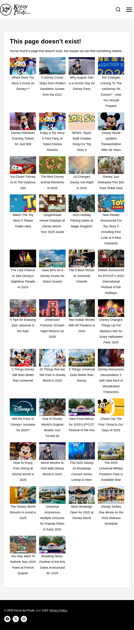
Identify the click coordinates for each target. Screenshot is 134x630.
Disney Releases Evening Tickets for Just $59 (23, 138)
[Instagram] (24, 619)
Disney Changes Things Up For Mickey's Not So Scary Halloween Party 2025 (111, 331)
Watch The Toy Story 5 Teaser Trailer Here (23, 220)
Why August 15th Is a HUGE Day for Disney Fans (82, 83)
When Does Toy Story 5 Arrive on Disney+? (23, 83)
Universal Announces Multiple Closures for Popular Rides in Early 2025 (52, 518)
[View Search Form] (118, 9)
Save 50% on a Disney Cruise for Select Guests (52, 275)
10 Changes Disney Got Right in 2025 (82, 182)
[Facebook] (7, 619)
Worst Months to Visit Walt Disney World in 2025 (52, 468)
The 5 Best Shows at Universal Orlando (81, 275)
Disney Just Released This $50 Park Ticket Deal (111, 182)
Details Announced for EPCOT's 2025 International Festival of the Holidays (111, 281)
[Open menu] (129, 9)
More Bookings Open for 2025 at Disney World (82, 512)
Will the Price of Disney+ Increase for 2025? (23, 424)
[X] (16, 619)
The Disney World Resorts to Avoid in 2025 (23, 512)
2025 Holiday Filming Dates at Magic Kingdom (81, 220)
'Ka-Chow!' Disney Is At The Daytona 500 (23, 182)
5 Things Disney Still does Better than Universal (23, 375)
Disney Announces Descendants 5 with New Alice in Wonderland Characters (111, 381)
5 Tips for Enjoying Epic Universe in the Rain (23, 325)
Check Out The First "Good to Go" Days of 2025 (111, 424)
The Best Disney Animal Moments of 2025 (52, 182)
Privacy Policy (58, 610)
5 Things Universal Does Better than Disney (82, 375)
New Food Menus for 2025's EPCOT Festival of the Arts (82, 424)
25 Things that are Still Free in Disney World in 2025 (52, 375)
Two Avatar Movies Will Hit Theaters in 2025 (82, 325)
